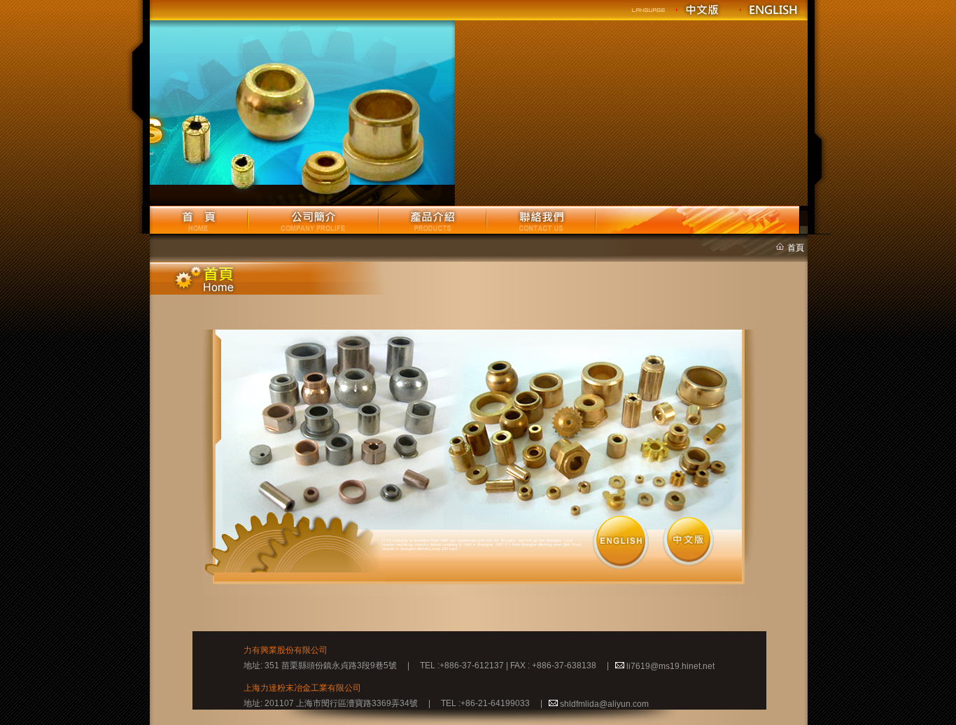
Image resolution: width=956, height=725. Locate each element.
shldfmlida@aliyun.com (604, 704)
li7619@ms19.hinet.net (670, 666)
